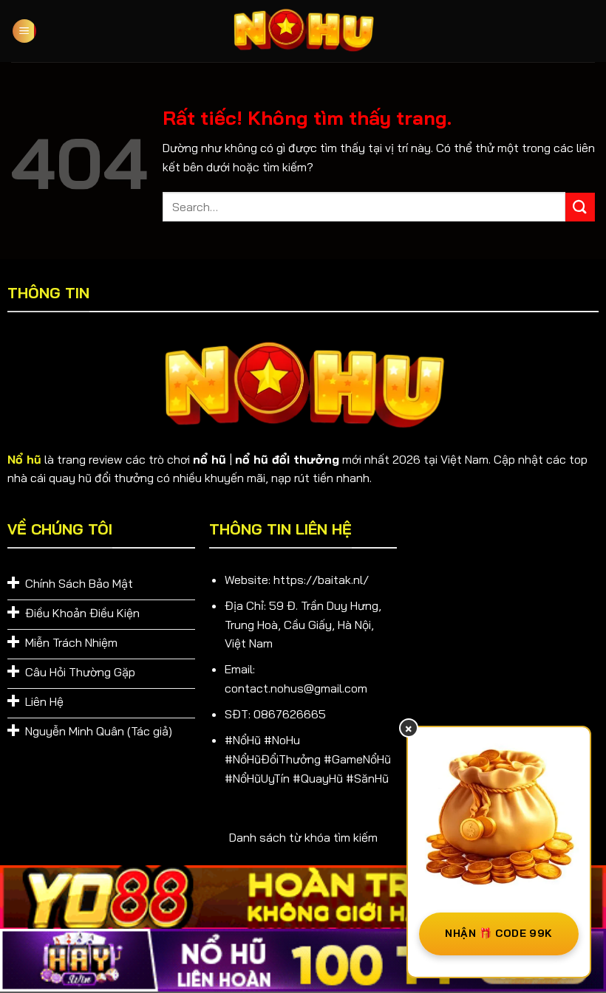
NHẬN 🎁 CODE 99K (498, 933)
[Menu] (24, 31)
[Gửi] (580, 207)
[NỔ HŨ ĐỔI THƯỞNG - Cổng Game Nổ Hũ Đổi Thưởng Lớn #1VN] (303, 31)
